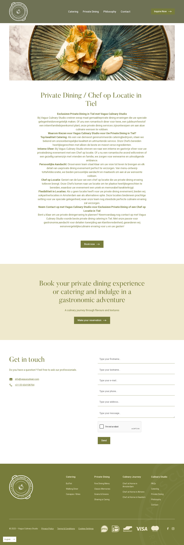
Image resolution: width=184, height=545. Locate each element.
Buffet (69, 483)
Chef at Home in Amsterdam (130, 485)
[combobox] (9, 539)
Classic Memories (102, 489)
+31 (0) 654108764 (24, 385)
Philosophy (109, 11)
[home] (18, 11)
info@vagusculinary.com (27, 379)
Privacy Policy (47, 528)
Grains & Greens (101, 494)
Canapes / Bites (73, 494)
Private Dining (91, 11)
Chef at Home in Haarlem (134, 497)
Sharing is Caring (102, 499)
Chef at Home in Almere (133, 492)
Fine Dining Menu (102, 483)
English (7, 539)
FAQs (153, 483)
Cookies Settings (86, 528)
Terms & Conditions (66, 528)
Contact (125, 11)
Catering (73, 11)
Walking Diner (72, 489)
